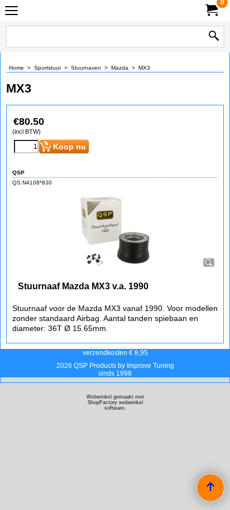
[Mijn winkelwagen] (211, 10)
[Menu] (11, 12)
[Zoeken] (214, 37)
